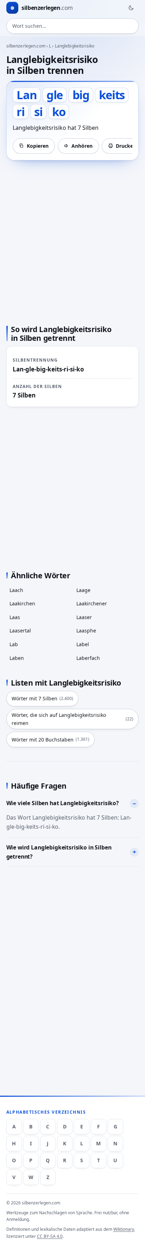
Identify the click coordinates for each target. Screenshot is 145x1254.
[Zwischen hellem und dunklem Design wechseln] (131, 7)
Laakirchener (91, 603)
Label (82, 644)
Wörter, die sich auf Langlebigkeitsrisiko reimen (72, 719)
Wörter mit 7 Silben (42, 698)
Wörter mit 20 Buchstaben (50, 739)
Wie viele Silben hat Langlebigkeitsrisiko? (62, 803)
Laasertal (20, 630)
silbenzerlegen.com (25, 46)
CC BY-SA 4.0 (50, 1236)
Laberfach (88, 658)
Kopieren (38, 145)
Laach (16, 590)
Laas (15, 617)
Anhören (82, 145)
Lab (14, 644)
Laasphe (86, 630)
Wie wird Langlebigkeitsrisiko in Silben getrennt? (59, 852)
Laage (83, 590)
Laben (17, 658)
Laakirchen (22, 603)
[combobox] (72, 26)
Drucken (126, 145)
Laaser (84, 617)
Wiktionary (123, 1229)
